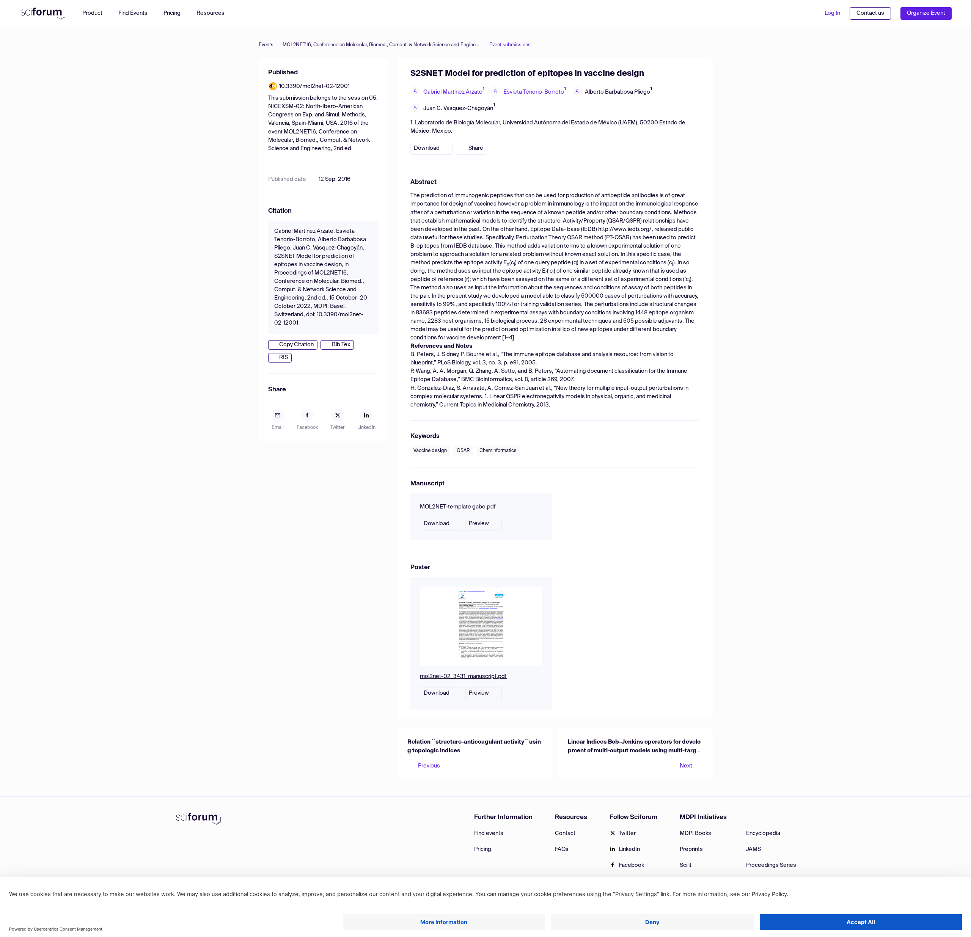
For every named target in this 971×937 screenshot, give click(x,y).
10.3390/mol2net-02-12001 (314, 86)
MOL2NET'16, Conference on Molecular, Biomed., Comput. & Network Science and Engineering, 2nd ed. (381, 44)
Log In (832, 13)
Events (266, 44)
